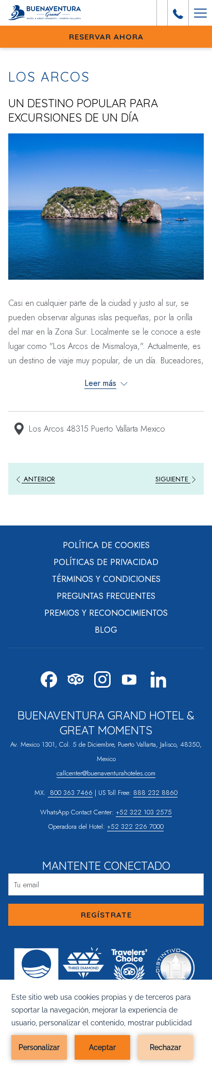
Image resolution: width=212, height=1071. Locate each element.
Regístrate (106, 915)
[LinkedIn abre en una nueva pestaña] (158, 677)
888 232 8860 (155, 792)
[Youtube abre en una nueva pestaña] (129, 677)
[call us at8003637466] (178, 12)
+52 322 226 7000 (135, 826)
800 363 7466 (70, 792)
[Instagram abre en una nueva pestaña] (102, 677)
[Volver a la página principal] (47, 13)
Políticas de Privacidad (106, 562)
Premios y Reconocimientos (106, 613)
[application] (106, 1025)
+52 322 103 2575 (144, 812)
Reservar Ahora (106, 37)
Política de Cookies (106, 545)
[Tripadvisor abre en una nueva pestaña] (75, 677)
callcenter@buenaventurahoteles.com (106, 773)
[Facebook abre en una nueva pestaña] (49, 677)
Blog (106, 630)
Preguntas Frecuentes (106, 596)
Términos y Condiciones (106, 579)
